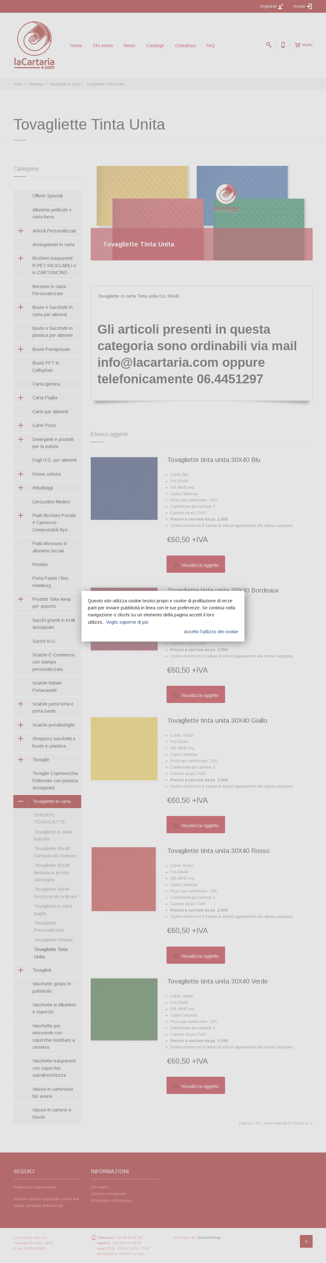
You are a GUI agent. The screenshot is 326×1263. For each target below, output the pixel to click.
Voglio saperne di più (127, 622)
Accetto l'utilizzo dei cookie (211, 631)
